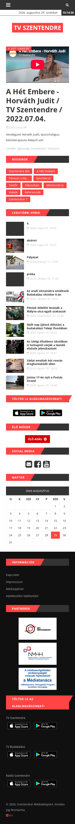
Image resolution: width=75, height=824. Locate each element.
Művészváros (55, 185)
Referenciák (33, 192)
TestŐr (13, 185)
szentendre (38, 148)
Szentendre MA (19, 171)
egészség (23, 148)
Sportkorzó (43, 178)
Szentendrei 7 (18, 199)
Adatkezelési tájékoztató (22, 596)
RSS (10, 815)
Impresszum (14, 582)
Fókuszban (32, 185)
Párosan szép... (19, 178)
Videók (13, 192)
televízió (53, 148)
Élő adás (35, 439)
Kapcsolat (12, 575)
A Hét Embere (46, 171)
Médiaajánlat (15, 589)
